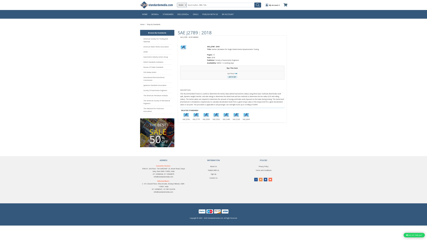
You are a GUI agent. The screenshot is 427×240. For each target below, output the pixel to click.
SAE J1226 (236, 119)
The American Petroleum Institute (155, 95)
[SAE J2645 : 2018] (246, 115)
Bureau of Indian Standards (153, 67)
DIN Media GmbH (149, 72)
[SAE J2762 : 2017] (186, 115)
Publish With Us (213, 170)
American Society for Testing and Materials (155, 40)
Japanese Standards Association (154, 85)
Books (154, 14)
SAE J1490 (226, 119)
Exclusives (182, 14)
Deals (195, 14)
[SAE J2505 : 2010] (206, 115)
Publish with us (210, 14)
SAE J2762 (186, 119)
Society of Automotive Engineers (155, 90)
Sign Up (213, 174)
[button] (414, 235)
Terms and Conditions (264, 170)
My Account (274, 5)
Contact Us (213, 178)
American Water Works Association (156, 47)
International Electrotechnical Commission (153, 78)
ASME (145, 52)
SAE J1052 (216, 119)
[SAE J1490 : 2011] (226, 115)
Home (144, 14)
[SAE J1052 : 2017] (216, 115)
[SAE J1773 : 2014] (196, 115)
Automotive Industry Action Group (155, 57)
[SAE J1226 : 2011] (236, 115)
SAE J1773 (196, 119)
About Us (213, 166)
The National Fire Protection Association (153, 109)
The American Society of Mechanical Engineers (156, 102)
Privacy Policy (263, 166)
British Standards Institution (153, 62)
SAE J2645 (246, 119)
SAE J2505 (206, 119)
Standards (168, 14)
